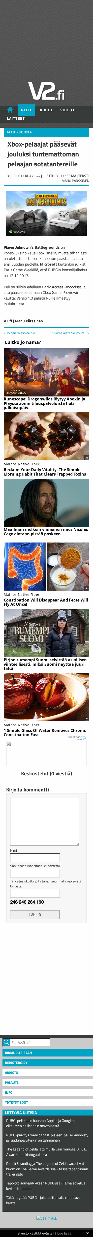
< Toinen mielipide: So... (20, 332)
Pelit (26, 110)
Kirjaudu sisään (18, 1052)
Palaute (12, 1082)
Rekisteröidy (16, 1062)
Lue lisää (64, 1233)
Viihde (46, 110)
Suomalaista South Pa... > (70, 333)
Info (8, 1092)
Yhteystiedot (16, 1102)
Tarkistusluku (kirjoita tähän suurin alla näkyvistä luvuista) (45, 883)
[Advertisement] (46, 978)
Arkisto (11, 1072)
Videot (67, 110)
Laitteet (16, 118)
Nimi (13, 850)
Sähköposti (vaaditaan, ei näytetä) (35, 865)
